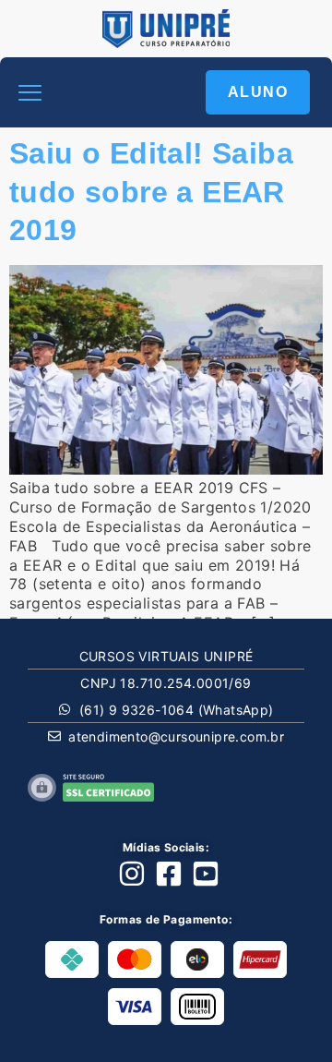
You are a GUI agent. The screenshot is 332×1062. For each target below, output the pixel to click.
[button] (30, 92)
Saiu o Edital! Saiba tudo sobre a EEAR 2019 (151, 192)
